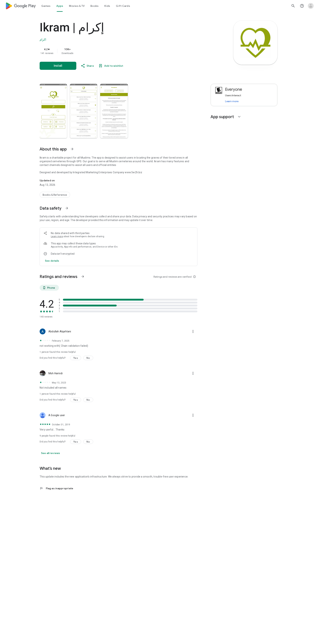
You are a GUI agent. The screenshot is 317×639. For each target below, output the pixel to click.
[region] (113, 51)
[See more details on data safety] (52, 260)
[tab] (45, 6)
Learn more (57, 236)
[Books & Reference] (55, 195)
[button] (53, 111)
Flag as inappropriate (56, 488)
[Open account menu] (310, 5)
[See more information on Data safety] (66, 208)
